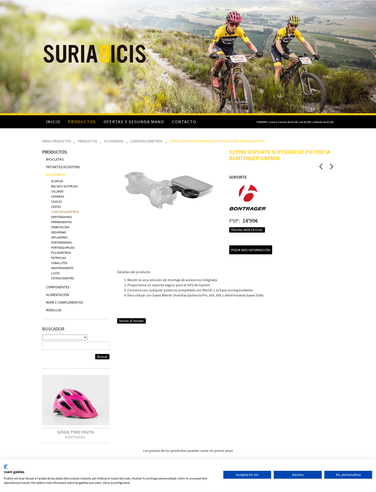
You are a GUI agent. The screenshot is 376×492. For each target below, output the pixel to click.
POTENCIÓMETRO (62, 278)
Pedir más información (250, 250)
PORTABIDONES (61, 242)
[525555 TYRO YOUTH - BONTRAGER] (75, 400)
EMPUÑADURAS (61, 217)
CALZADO (57, 191)
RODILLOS (53, 310)
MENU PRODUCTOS (56, 141)
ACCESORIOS (113, 141)
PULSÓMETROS (61, 253)
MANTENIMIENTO (62, 268)
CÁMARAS (57, 196)
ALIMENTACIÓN (57, 294)
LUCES (55, 273)
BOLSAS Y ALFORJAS (64, 186)
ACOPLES (57, 181)
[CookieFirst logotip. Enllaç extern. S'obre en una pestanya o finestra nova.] (6, 466)
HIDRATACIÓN (60, 227)
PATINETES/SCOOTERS (63, 167)
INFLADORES (59, 237)
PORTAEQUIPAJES (62, 247)
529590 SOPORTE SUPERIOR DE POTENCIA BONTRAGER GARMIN (217, 141)
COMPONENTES (57, 287)
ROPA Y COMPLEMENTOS (64, 302)
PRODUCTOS (87, 141)
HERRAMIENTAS (61, 222)
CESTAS (56, 207)
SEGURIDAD (58, 232)
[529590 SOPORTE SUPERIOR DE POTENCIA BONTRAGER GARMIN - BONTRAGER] (169, 184)
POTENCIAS (58, 258)
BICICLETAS (54, 159)
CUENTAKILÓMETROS (146, 141)
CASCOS (56, 201)
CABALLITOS (59, 263)
